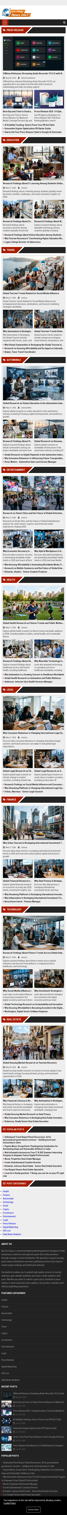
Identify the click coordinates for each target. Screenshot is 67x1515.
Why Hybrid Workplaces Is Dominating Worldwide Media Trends (49, 551)
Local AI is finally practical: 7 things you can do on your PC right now (33, 1174)
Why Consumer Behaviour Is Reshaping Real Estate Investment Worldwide (34, 1118)
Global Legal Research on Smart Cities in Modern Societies (49, 771)
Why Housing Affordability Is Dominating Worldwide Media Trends (34, 564)
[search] (64, 22)
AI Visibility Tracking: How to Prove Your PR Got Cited (29, 125)
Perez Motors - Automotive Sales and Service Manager (30, 462)
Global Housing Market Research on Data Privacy (27, 1114)
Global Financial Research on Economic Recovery (18, 881)
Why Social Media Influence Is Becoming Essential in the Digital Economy (18, 990)
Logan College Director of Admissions (23, 242)
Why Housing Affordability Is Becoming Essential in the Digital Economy (34, 1008)
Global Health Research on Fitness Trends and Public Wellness (33, 623)
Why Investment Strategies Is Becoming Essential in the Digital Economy (49, 990)
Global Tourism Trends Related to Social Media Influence (31, 293)
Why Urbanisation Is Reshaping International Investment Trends (34, 898)
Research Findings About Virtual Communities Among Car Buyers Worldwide (18, 441)
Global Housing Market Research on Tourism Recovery (30, 1062)
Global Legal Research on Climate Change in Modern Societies (18, 771)
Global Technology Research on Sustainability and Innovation (34, 1004)
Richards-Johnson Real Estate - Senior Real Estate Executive (33, 1166)
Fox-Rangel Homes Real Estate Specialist (24, 1169)
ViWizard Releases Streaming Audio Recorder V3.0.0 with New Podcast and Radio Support (33, 73)
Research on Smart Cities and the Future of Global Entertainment (33, 513)
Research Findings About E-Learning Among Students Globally (33, 183)
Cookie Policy (10, 1503)
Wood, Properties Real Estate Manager (23, 1159)
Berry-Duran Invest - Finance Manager (23, 901)
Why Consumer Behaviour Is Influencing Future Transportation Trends (34, 458)
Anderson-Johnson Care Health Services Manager (29, 681)
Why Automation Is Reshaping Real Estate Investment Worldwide (49, 1100)
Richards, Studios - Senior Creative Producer (26, 572)
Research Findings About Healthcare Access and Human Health (18, 661)
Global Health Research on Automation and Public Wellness (33, 678)
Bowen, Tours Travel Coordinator (20, 352)
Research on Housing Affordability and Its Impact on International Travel (34, 348)
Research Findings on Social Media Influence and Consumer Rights (34, 784)
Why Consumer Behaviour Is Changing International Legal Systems (33, 733)
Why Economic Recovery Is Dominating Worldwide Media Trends (18, 551)
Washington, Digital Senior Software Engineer (26, 1011)
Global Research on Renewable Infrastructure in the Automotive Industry (49, 441)
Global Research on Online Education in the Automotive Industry (33, 403)
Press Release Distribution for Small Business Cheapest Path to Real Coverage (39, 1445)
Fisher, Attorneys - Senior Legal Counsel (24, 791)
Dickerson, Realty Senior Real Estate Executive (26, 1121)
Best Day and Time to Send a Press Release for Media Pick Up (18, 111)
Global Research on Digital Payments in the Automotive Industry (34, 454)
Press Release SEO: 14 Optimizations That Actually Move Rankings (49, 111)
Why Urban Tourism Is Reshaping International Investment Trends (33, 843)
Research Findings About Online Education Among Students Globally (34, 235)
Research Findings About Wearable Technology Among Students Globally (49, 221)
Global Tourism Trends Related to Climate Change (49, 331)
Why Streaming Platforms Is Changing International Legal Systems (34, 788)
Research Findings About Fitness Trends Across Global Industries (33, 952)
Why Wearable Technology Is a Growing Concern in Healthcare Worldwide (49, 661)
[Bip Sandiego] (16, 12)
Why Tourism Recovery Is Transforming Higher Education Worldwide (34, 238)
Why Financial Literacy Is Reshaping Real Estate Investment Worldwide (18, 1100)
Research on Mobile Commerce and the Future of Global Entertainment (34, 568)
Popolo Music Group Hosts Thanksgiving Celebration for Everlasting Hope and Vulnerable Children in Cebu (30, 1147)
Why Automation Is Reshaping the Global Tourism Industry (18, 331)
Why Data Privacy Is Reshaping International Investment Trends (49, 881)
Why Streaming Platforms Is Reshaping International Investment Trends (34, 894)
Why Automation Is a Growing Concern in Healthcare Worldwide (34, 674)
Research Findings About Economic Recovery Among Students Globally (18, 221)
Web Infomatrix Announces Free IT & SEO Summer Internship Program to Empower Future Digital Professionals (32, 1154)
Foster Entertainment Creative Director (23, 1162)
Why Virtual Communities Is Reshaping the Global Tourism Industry (34, 345)
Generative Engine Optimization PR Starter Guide (28, 128)
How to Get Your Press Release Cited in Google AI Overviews (33, 132)
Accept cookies (33, 1510)
